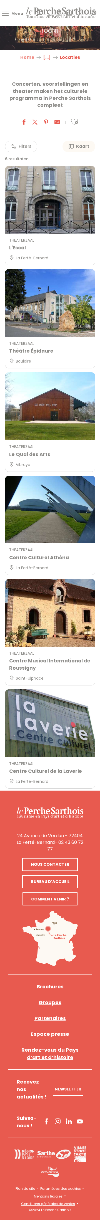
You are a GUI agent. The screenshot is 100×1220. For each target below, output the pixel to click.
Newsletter (68, 1089)
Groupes (50, 1002)
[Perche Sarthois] (50, 812)
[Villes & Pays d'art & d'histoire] (80, 1154)
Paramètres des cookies (60, 1188)
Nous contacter (50, 864)
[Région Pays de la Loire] (24, 1154)
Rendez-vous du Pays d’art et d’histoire (50, 1053)
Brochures (50, 986)
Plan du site (25, 1188)
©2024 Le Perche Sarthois (50, 1210)
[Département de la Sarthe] (54, 1154)
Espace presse (50, 1034)
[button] (74, 122)
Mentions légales (48, 1196)
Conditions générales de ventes (48, 1204)
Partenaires (50, 1018)
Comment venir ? (50, 899)
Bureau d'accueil (50, 881)
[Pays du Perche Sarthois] (61, 13)
